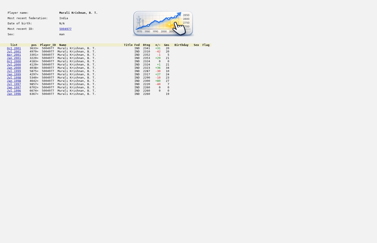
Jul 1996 (14, 90)
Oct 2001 (14, 48)
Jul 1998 (14, 77)
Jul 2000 (14, 64)
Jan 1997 (14, 87)
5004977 (65, 28)
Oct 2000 (14, 61)
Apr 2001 (14, 54)
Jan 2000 (14, 67)
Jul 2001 (14, 51)
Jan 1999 (14, 74)
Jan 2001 (14, 58)
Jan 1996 (14, 94)
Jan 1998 (14, 80)
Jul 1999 (14, 71)
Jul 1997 (14, 84)
